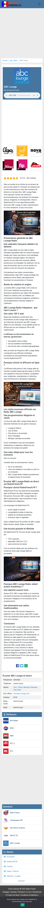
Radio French (31, 889)
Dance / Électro (13, 871)
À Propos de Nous (12, 895)
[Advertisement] (22, 32)
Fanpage (6, 892)
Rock (19, 690)
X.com (28, 892)
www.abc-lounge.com (21, 694)
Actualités (11, 857)
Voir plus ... (22, 881)
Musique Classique (30, 687)
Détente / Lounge (13, 876)
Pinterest (21, 892)
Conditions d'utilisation (29, 895)
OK (23, 905)
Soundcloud (37, 892)
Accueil (5, 60)
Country (10, 866)
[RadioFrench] (11, 4)
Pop (14, 690)
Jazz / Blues (13, 60)
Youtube (13, 892)
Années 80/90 (12, 862)
